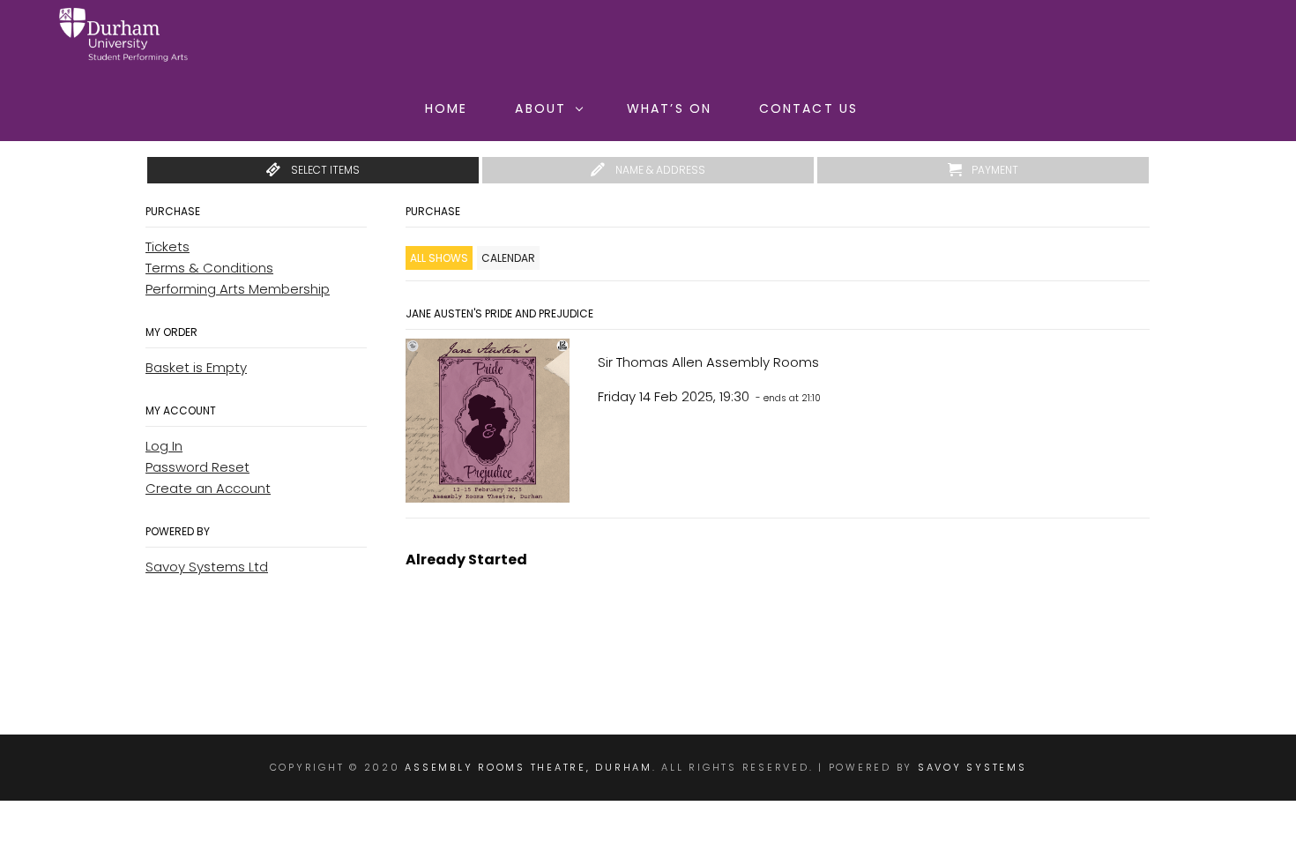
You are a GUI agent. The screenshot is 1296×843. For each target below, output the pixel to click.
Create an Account (208, 488)
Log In (163, 445)
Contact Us (808, 108)
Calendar (508, 257)
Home (446, 108)
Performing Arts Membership (237, 289)
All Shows (439, 257)
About (540, 108)
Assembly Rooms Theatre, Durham (528, 767)
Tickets (167, 246)
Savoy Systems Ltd (206, 566)
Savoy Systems (972, 767)
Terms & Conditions (209, 267)
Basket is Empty (196, 367)
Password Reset (197, 467)
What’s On (669, 108)
